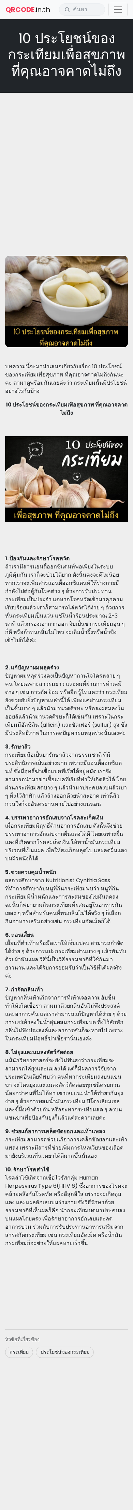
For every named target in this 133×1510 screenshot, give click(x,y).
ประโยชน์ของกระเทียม (65, 1352)
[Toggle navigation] (118, 9)
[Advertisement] (66, 166)
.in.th (27, 9)
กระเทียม (19, 1352)
